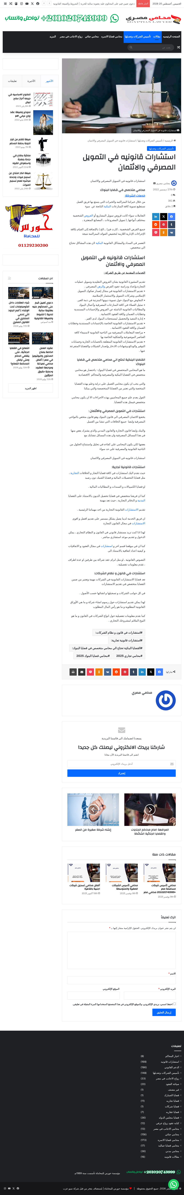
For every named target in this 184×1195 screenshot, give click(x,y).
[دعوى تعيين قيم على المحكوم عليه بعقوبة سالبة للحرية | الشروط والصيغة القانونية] (42, 293)
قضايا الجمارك (171, 1095)
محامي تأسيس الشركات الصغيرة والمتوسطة (125, 887)
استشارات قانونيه (170, 1061)
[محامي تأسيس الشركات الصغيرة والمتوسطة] (121, 873)
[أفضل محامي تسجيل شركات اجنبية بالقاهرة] (83, 873)
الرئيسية (169, 140)
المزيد (53, 36)
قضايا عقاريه (172, 1112)
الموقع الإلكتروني (111, 988)
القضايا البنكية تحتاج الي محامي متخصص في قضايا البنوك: (106, 648)
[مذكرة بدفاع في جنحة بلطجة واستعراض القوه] (43, 160)
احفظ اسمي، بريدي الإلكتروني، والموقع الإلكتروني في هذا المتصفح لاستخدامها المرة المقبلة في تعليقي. (122, 1004)
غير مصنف (173, 1089)
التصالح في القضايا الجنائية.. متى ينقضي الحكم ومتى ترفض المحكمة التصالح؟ (19, 356)
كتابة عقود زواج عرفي (167, 1123)
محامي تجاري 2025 (128, 656)
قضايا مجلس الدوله (169, 1117)
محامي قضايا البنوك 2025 (92, 656)
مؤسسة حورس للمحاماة (116, 1188)
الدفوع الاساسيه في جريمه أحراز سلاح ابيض (19, 98)
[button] (173, 1184)
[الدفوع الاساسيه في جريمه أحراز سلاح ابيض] (43, 99)
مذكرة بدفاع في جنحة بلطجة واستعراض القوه (22, 159)
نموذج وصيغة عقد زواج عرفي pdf (20, 114)
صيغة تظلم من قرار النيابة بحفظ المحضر (20, 141)
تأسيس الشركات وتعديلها (138, 36)
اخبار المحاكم (172, 1056)
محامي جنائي (92, 36)
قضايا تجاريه (172, 1100)
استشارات (106, 546)
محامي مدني (172, 1151)
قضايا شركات (172, 1106)
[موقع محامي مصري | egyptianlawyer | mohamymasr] (153, 19)
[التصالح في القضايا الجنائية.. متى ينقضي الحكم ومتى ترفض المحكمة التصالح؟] (18, 338)
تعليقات (12, 81)
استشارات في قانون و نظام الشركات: (118, 632)
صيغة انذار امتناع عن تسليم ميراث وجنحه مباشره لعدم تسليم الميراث (20, 179)
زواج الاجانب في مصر (71, 36)
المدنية (141, 500)
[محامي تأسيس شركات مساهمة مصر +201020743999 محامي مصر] (159, 873)
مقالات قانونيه (171, 1156)
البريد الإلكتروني (167, 988)
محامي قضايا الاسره (111, 36)
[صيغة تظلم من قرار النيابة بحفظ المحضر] (43, 144)
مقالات (156, 36)
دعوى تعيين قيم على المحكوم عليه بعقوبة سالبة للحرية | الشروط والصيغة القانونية (42, 310)
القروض (88, 215)
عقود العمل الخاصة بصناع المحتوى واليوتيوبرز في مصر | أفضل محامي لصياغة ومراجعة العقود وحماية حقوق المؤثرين (42, 362)
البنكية (107, 206)
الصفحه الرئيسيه (171, 36)
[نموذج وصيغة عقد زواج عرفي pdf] (43, 122)
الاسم (172, 973)
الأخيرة (31, 81)
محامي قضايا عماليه (168, 1145)
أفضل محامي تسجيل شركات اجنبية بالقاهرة (85, 887)
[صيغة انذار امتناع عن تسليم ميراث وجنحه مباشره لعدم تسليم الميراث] (43, 181)
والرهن (101, 286)
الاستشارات (131, 509)
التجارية (74, 473)
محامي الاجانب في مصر (166, 1128)
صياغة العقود (172, 1084)
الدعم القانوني (171, 1067)
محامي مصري (163, 183)
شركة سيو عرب (71, 1188)
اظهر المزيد (30, 388)
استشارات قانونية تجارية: (126, 640)
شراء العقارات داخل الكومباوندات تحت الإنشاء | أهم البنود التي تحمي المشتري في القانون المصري (85, 3)
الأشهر (49, 81)
